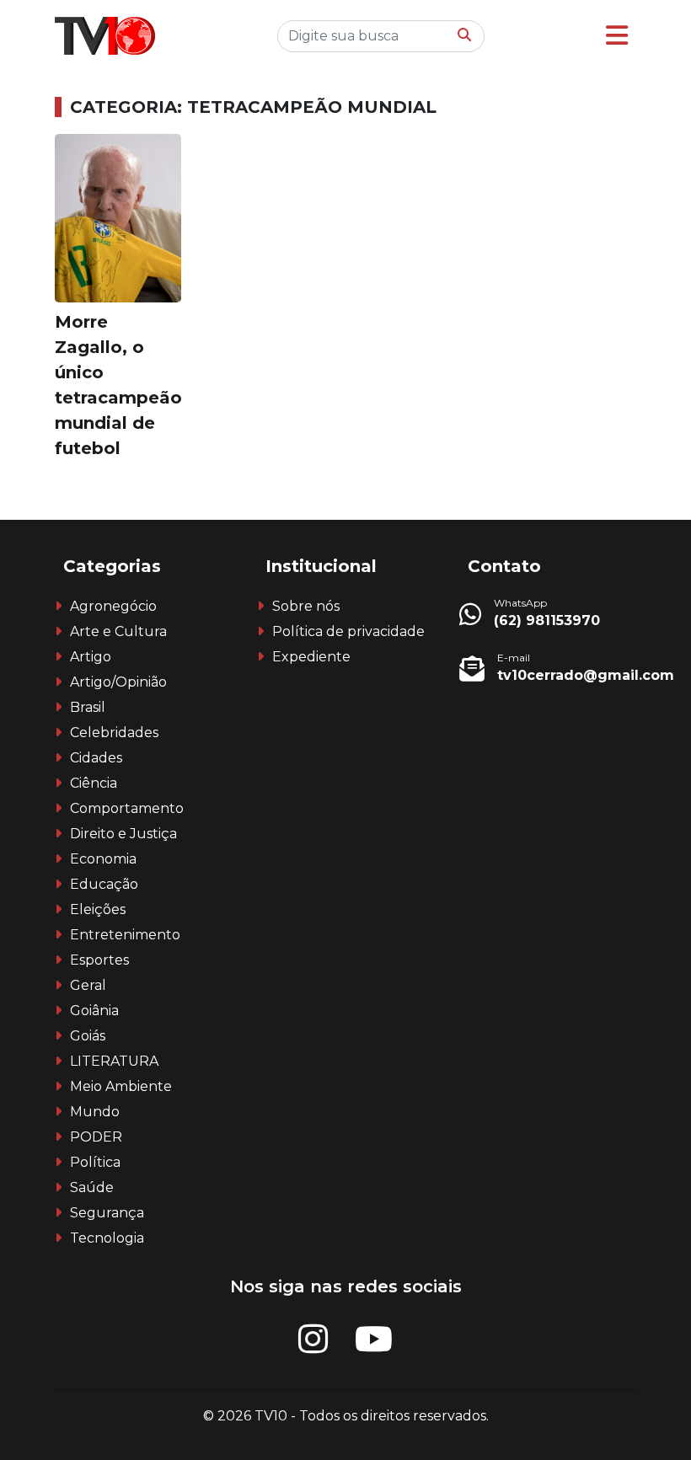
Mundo (95, 1112)
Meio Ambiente (121, 1086)
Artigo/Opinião (118, 682)
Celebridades (114, 733)
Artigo (90, 657)
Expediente (311, 657)
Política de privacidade (348, 631)
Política (95, 1162)
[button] (617, 35)
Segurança (107, 1213)
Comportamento (127, 808)
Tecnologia (107, 1238)
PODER (96, 1137)
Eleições (98, 909)
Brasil (87, 707)
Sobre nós (306, 606)
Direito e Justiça (123, 834)
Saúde (92, 1187)
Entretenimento (125, 935)
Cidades (96, 758)
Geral (88, 985)
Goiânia (94, 1011)
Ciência (93, 783)
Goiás (87, 1036)
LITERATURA (114, 1061)
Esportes (99, 960)
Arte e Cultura (118, 631)
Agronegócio (113, 606)
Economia (103, 859)
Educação (104, 884)
